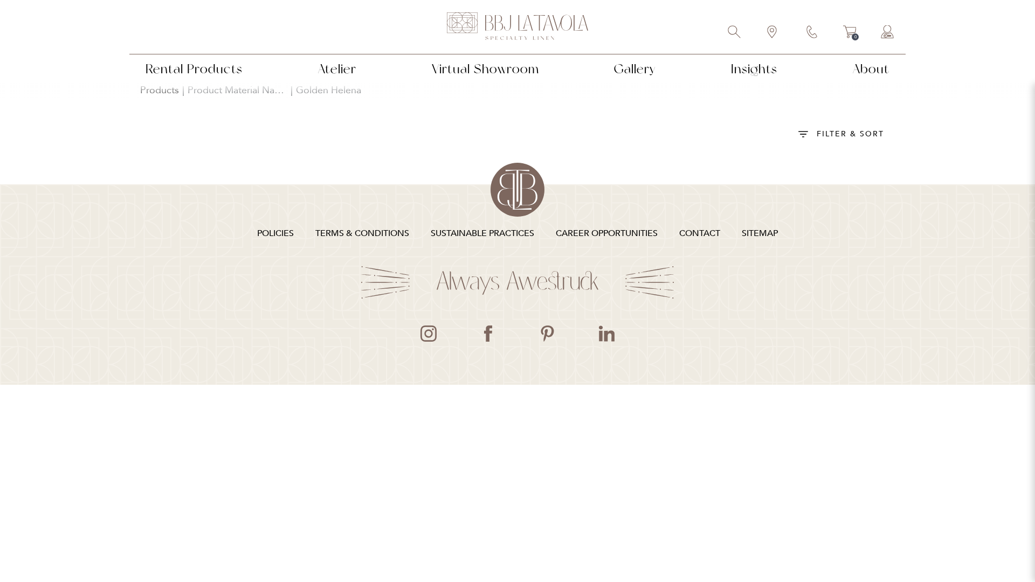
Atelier (337, 69)
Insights (754, 69)
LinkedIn (606, 333)
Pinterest (547, 333)
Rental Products (194, 69)
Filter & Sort (850, 134)
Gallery (635, 69)
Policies (275, 233)
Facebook (488, 333)
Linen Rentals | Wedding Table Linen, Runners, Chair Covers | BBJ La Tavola (517, 27)
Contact (812, 32)
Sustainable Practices (482, 233)
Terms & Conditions (362, 233)
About (871, 69)
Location (772, 32)
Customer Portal (888, 32)
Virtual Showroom (485, 69)
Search (735, 32)
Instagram (428, 333)
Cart (850, 33)
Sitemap (760, 233)
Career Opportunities (607, 233)
